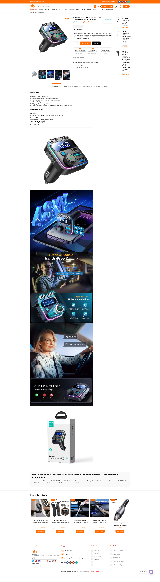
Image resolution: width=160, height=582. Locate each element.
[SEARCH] (95, 6)
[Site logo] (32, 6)
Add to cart (86, 43)
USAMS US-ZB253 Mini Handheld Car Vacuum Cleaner (80, 521)
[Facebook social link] (119, 1)
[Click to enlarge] (34, 66)
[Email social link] (79, 68)
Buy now (96, 43)
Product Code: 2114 (78, 26)
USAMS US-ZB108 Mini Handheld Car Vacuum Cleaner (120, 525)
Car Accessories (85, 62)
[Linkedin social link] (84, 68)
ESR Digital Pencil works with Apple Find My (125, 21)
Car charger (79, 65)
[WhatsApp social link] (128, 1)
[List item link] (99, 551)
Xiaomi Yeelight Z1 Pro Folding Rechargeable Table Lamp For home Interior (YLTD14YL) (126, 37)
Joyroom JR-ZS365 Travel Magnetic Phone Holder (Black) (40, 521)
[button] (40, 531)
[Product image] (40, 508)
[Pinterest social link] (82, 68)
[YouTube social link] (125, 1)
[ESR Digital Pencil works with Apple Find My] (118, 23)
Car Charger (94, 62)
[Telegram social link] (88, 68)
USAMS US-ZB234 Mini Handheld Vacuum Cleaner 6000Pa (100, 521)
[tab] (56, 85)
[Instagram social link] (122, 1)
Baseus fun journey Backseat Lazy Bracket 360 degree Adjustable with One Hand (60, 521)
